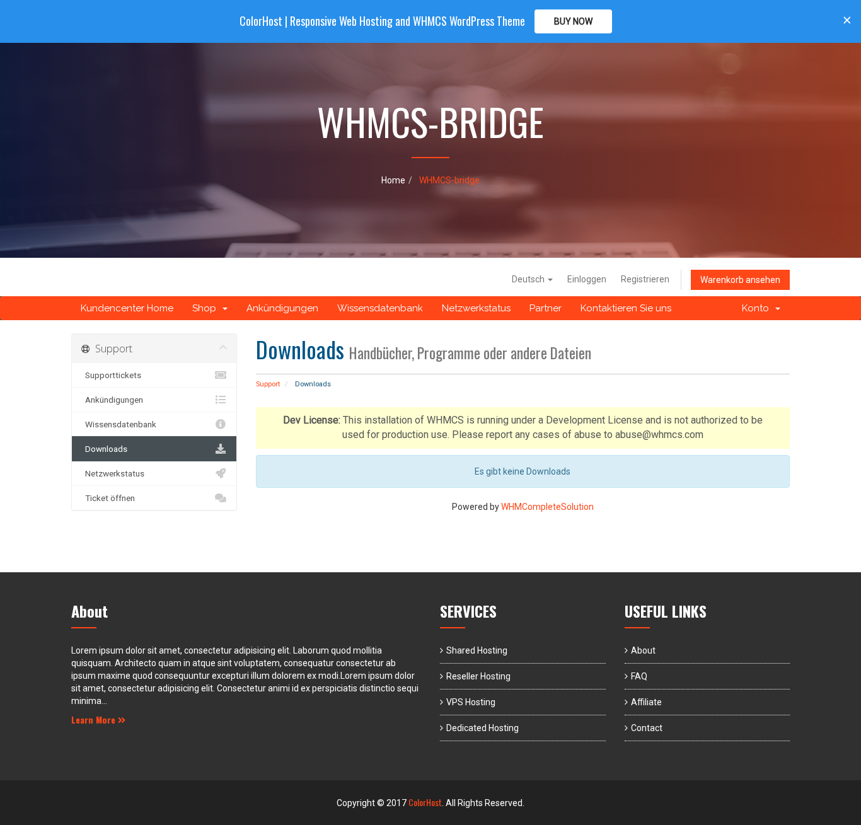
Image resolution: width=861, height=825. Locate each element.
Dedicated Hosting (482, 728)
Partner (545, 308)
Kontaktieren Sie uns (626, 308)
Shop (206, 308)
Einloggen (586, 279)
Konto (758, 308)
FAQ (639, 676)
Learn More (94, 719)
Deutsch (529, 279)
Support (268, 384)
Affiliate (646, 702)
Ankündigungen (282, 308)
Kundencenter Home (127, 308)
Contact (646, 728)
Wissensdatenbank (380, 308)
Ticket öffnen (108, 498)
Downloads (104, 449)
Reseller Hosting (478, 676)
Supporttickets (111, 375)
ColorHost (425, 802)
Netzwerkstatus (476, 308)
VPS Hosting (470, 702)
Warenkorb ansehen (740, 280)
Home (393, 180)
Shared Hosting (476, 650)
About (643, 650)
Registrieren (645, 279)
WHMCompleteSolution (547, 507)
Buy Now (573, 21)
